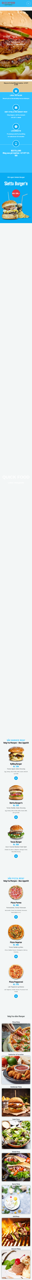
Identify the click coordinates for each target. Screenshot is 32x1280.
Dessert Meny (16, 1249)
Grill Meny (16, 1216)
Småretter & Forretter (16, 1054)
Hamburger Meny (16, 1087)
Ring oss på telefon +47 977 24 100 (16, 154)
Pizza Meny (16, 1022)
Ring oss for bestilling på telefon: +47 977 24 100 (16, 83)
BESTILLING (16, 150)
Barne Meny (16, 1184)
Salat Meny (16, 1119)
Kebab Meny (16, 1152)
